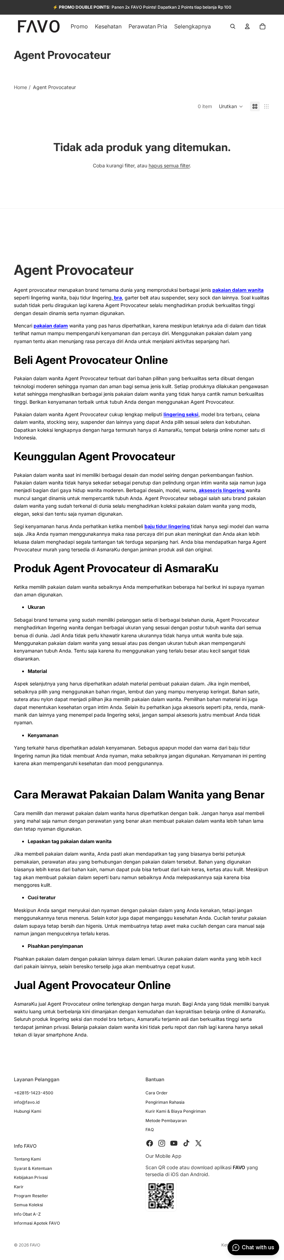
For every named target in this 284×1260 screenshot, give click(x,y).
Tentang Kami (27, 1159)
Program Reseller (31, 1195)
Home (20, 87)
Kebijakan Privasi (31, 1177)
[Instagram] (162, 1143)
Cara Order (156, 1093)
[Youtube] (174, 1143)
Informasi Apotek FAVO (37, 1223)
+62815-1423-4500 (33, 1093)
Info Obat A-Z (27, 1214)
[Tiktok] (186, 1143)
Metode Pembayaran (166, 1120)
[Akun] (247, 26)
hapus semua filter (169, 165)
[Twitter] (198, 1143)
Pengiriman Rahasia (165, 1102)
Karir (19, 1186)
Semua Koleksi (28, 1205)
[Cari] (232, 26)
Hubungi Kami (27, 1111)
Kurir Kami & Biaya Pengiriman (175, 1111)
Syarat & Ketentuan (33, 1168)
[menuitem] (192, 26)
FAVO (35, 1245)
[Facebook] (149, 1143)
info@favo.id (26, 1102)
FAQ (149, 1129)
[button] (231, 106)
